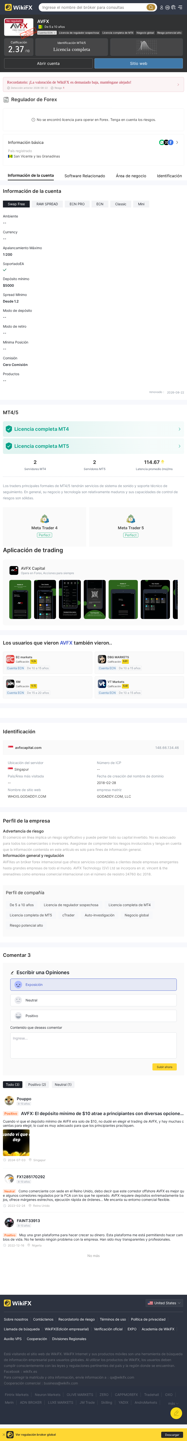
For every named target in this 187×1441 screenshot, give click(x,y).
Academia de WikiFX (158, 1329)
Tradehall (151, 1394)
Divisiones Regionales (69, 1339)
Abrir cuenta (48, 63)
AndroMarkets (146, 1402)
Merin (9, 1402)
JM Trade (87, 1402)
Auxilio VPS (13, 1339)
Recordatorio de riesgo (76, 1319)
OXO (169, 1394)
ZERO (104, 1394)
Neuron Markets (47, 1394)
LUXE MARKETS (60, 1402)
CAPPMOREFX (126, 1394)
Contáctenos (43, 1319)
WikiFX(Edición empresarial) (67, 1329)
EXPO (132, 1329)
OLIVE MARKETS (80, 1394)
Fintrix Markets (16, 1394)
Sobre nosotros (16, 1319)
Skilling (106, 1402)
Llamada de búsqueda (22, 1329)
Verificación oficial (108, 1329)
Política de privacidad (148, 1319)
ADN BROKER (31, 1402)
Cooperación (37, 1339)
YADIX (123, 1402)
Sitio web (138, 63)
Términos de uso (113, 1319)
